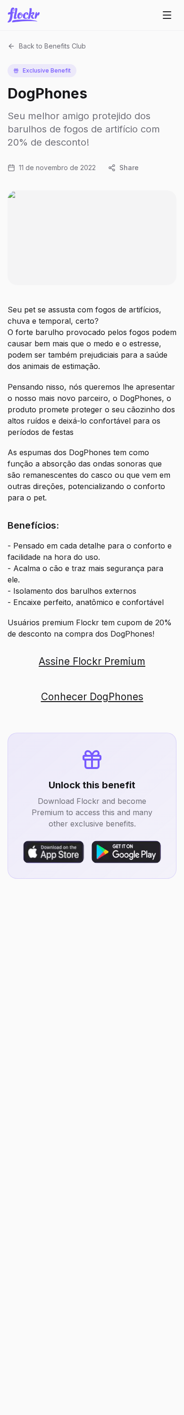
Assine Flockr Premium (92, 661)
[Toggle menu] (167, 15)
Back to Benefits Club (52, 46)
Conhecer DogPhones (92, 697)
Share (129, 168)
